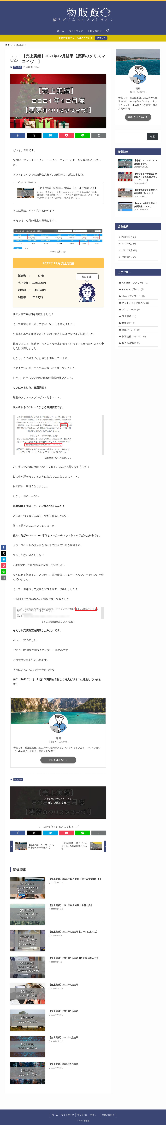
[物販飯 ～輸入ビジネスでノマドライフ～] (83, 15)
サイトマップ (67, 1115)
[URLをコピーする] (98, 135)
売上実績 (17, 67)
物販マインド (131, 329)
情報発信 (128, 323)
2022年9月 (128, 237)
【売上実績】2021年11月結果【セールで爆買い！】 (67, 188)
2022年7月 (129, 250)
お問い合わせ (108, 1115)
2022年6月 (128, 257)
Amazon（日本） (132, 289)
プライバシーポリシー (87, 1115)
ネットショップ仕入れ (135, 303)
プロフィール (131, 309)
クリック (101, 38)
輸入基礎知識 (131, 343)
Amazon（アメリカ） (135, 282)
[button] (17, 135)
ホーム (55, 1115)
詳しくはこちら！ (58, 760)
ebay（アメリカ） (133, 296)
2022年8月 (128, 243)
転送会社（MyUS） (134, 336)
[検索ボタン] (107, 31)
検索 (152, 136)
